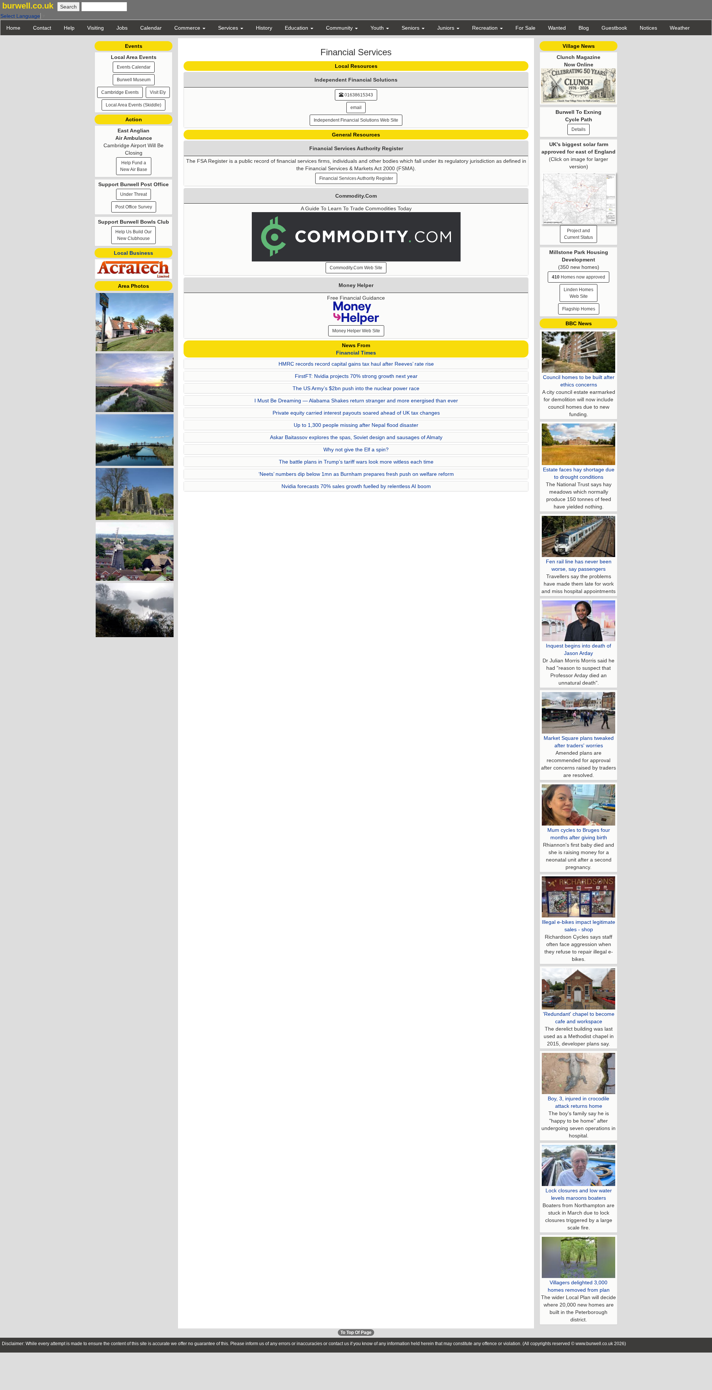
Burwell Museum (134, 79)
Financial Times (356, 353)
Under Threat (133, 194)
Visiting (95, 28)
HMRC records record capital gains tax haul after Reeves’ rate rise (356, 364)
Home (13, 28)
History (264, 28)
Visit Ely (158, 92)
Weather (680, 28)
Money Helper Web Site (356, 330)
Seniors (411, 28)
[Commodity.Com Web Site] (356, 236)
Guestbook (614, 28)
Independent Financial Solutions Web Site (356, 120)
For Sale (525, 28)
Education (297, 28)
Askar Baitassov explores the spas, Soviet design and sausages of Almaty (356, 437)
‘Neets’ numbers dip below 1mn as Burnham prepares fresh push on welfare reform (356, 474)
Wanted (557, 28)
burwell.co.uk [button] (28, 5)
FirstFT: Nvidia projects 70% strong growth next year (356, 376)
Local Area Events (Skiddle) (133, 105)
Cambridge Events (120, 92)
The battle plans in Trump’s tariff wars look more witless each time (356, 462)
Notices (648, 28)
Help (69, 28)
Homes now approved (578, 277)
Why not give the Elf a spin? (356, 449)
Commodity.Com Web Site (356, 267)
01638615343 (358, 95)
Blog (583, 28)
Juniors (446, 28)
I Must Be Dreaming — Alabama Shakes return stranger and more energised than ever (356, 401)
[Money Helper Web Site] (356, 312)
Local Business (133, 253)
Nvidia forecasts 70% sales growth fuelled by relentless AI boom (356, 486)
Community (340, 28)
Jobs (122, 28)
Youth (377, 28)
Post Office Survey (133, 207)
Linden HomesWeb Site (578, 293)
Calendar (151, 28)
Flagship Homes (578, 309)
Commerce (188, 28)
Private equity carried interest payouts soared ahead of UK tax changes (356, 413)
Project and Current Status (578, 234)
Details (578, 129)
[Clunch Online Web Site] (578, 85)
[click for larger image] (578, 197)
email (356, 107)
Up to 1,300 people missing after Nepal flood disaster (356, 425)
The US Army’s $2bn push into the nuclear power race (356, 388)
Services (229, 28)
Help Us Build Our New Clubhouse (133, 235)
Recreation (485, 28)
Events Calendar (134, 67)
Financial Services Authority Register (356, 178)
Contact (42, 28)
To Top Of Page (356, 1332)
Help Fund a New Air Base (133, 166)
